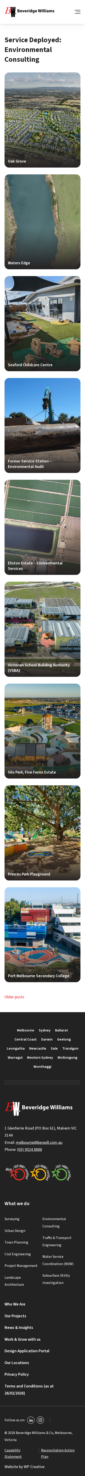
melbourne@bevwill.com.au (39, 1142)
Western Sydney (40, 1057)
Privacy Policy (17, 1374)
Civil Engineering (18, 1253)
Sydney (45, 1030)
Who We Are (15, 1304)
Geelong (64, 1039)
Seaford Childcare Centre (42, 323)
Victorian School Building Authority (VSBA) (42, 629)
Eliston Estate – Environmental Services (42, 527)
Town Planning (16, 1242)
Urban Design (15, 1230)
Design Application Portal (27, 1351)
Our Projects (15, 1316)
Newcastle (37, 1048)
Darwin (47, 1039)
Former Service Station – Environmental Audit (42, 425)
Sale (54, 1048)
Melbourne (25, 1030)
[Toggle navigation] (77, 12)
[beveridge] (29, 12)
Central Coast (26, 1039)
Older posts (14, 997)
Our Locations (17, 1363)
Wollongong (67, 1057)
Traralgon (70, 1048)
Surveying (12, 1218)
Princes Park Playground (42, 832)
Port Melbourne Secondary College (42, 934)
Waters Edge (42, 221)
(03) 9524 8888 (29, 1149)
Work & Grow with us (23, 1339)
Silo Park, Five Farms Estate (42, 731)
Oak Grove (42, 120)
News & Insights (19, 1327)
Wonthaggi (42, 1066)
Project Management (21, 1265)
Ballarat (61, 1030)
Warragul (15, 1057)
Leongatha (16, 1048)
